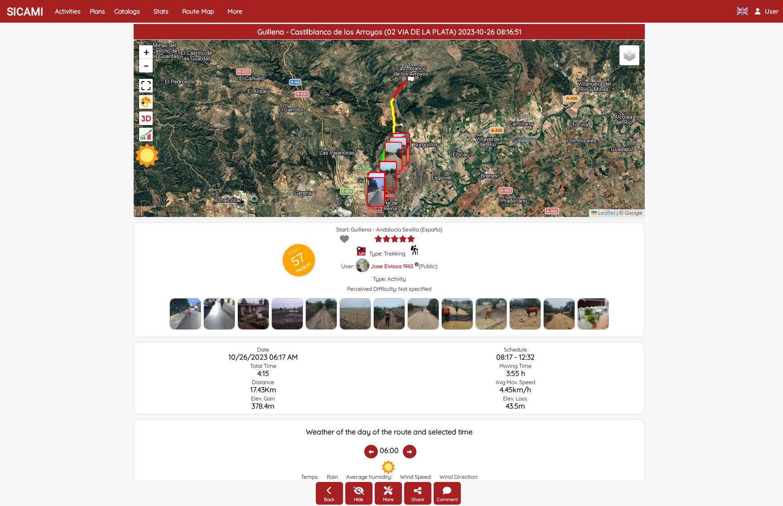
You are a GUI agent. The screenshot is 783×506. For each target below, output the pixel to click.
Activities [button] (68, 11)
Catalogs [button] (127, 11)
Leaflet (606, 212)
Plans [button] (97, 11)
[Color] (146, 102)
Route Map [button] (198, 11)
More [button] (234, 11)
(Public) (428, 266)
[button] (766, 11)
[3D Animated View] (146, 118)
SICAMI (25, 11)
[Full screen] (146, 85)
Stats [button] (161, 11)
